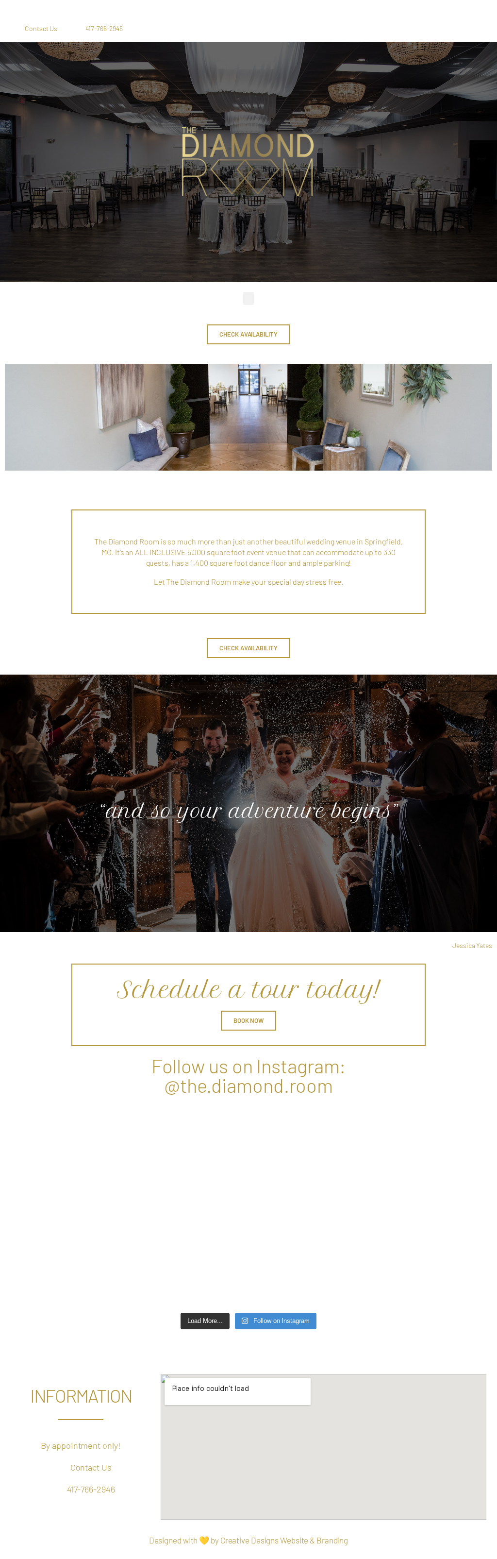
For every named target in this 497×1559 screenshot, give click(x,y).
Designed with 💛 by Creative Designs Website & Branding (248, 1540)
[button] (248, 298)
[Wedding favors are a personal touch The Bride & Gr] (363, 1273)
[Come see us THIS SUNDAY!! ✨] (133, 1273)
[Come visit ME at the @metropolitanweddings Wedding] (363, 1141)
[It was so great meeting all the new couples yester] (248, 1273)
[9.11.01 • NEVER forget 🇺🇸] (133, 1207)
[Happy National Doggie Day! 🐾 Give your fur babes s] (248, 1207)
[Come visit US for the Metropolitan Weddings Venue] (133, 1141)
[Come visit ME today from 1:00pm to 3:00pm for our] (363, 1207)
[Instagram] (447, 28)
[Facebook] (423, 28)
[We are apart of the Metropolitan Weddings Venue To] (248, 1141)
